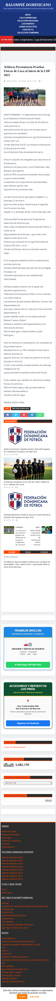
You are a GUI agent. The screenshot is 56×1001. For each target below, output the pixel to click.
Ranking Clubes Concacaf (12, 972)
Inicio (28, 15)
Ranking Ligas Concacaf (11, 975)
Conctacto (6, 844)
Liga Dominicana (28, 18)
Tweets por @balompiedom (15, 747)
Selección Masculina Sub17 (12, 861)
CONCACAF (6, 954)
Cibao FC (5, 951)
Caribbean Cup (8, 909)
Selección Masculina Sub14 (12, 867)
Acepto (22, 996)
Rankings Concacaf (9, 978)
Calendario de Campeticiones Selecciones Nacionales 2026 (25, 906)
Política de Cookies (9, 831)
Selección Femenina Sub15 (12, 876)
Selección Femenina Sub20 (12, 870)
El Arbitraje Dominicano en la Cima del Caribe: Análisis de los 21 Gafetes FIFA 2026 (26, 483)
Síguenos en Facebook (28, 723)
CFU (3, 947)
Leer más (34, 996)
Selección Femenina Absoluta (13, 981)
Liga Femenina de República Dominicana (17, 925)
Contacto (28, 30)
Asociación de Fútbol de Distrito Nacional (18, 941)
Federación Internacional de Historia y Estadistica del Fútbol (25, 960)
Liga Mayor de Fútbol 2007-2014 (15, 928)
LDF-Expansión (8, 922)
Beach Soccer (7, 893)
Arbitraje (5, 903)
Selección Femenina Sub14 (12, 879)
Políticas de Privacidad (10, 835)
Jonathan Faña (7, 919)
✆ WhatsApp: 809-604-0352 (28, 664)
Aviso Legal (6, 838)
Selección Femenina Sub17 (12, 873)
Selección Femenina (28, 33)
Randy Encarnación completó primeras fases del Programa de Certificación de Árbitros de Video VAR (27, 450)
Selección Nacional (28, 21)
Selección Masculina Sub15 (12, 864)
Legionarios (28, 24)
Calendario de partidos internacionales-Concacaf (21, 945)
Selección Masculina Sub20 (12, 857)
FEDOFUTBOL (7, 912)
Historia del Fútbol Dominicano (14, 915)
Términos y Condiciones (11, 841)
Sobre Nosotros (28, 27)
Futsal (4, 889)
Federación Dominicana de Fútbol (15, 957)
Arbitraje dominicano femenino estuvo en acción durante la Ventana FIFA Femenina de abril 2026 (27, 516)
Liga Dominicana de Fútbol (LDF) (15, 969)
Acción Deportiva (8, 938)
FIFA (3, 963)
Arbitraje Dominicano (20, 408)
